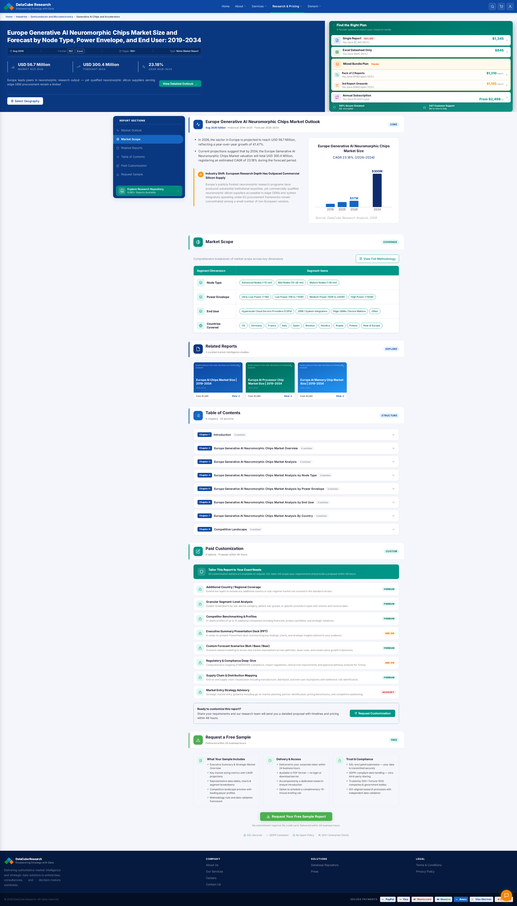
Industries (21, 16)
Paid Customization (134, 165)
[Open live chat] (506, 895)
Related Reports (131, 148)
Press (314, 871)
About (239, 6)
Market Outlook (131, 130)
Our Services (214, 871)
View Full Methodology (380, 258)
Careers (211, 878)
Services (258, 6)
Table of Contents (133, 156)
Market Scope (130, 139)
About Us (212, 865)
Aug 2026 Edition (216, 127)
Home (225, 6)
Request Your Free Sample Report (299, 816)
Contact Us (213, 884)
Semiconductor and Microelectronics (51, 16)
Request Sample (132, 174)
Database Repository (325, 865)
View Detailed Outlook (178, 83)
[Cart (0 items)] (501, 6)
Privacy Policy (425, 871)
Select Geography (27, 101)
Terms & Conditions (428, 865)
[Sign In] (510, 6)
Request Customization (374, 713)
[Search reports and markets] (492, 6)
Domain (313, 6)
